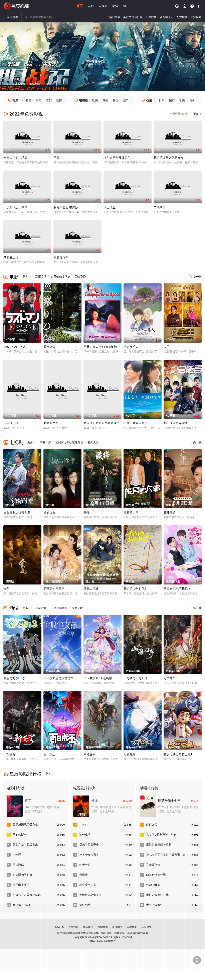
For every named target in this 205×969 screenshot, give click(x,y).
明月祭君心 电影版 (65, 207)
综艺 (126, 6)
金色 (6, 588)
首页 (79, 6)
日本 (162, 100)
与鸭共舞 (160, 207)
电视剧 (103, 6)
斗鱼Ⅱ (82, 824)
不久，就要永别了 (136, 423)
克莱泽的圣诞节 (22, 874)
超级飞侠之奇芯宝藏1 (178, 754)
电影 (91, 6)
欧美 (95, 100)
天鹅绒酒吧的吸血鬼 (25, 824)
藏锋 (86, 512)
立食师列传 (153, 864)
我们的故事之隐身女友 (169, 157)
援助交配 (77, 608)
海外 (192, 100)
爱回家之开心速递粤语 (69, 442)
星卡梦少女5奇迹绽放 (97, 678)
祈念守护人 (131, 346)
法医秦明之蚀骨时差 (16, 512)
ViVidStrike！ (154, 884)
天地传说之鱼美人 (90, 894)
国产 (126, 100)
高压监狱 (40, 276)
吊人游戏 (18, 864)
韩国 (115, 100)
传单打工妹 (10, 423)
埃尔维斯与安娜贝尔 (117, 157)
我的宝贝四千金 (89, 844)
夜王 (167, 346)
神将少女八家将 (89, 854)
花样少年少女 (87, 884)
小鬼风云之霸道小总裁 (27, 894)
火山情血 (110, 207)
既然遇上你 (10, 257)
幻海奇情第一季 (156, 874)
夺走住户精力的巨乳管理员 (101, 423)
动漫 (115, 6)
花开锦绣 (170, 512)
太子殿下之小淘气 (15, 207)
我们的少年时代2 (135, 588)
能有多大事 (131, 512)
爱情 (28, 100)
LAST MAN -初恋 (14, 346)
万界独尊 (130, 754)
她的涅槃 (49, 512)
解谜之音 (151, 824)
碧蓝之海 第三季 (14, 678)
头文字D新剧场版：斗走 (161, 834)
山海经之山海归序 (136, 678)
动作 (38, 100)
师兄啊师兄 (60, 608)
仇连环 (17, 854)
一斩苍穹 (9, 754)
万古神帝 (170, 678)
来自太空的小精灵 (15, 157)
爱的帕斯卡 (20, 834)
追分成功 (84, 834)
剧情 (59, 100)
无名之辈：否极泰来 (25, 844)
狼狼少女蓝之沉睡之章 (58, 678)
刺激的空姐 (50, 423)
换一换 (196, 276)
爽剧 (105, 100)
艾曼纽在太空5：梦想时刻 (100, 346)
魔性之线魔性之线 (157, 894)
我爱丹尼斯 (60, 257)
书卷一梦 (45, 442)
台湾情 (83, 874)
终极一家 (84, 864)
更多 (197, 113)
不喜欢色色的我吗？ (177, 588)
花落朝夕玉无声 (53, 588)
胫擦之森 (49, 346)
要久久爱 (93, 442)
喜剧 (49, 100)
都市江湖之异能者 (176, 423)
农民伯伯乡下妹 (60, 276)
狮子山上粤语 (21, 884)
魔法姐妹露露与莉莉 (158, 844)
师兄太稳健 (90, 588)
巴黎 (56, 157)
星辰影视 (16, 6)
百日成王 (49, 754)
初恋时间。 (42, 608)
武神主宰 (89, 754)
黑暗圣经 (80, 276)
